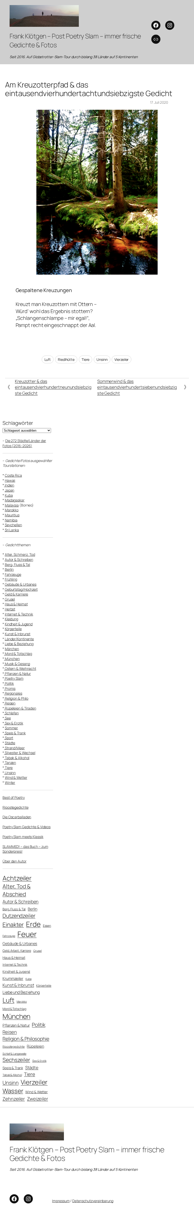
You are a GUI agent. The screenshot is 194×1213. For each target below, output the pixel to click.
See (7, 718)
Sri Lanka (12, 529)
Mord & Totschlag (18, 653)
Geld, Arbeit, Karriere (17, 951)
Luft (47, 359)
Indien (9, 485)
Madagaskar (15, 500)
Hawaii (10, 480)
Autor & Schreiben (19, 559)
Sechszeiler (16, 1059)
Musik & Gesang (17, 663)
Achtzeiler (17, 878)
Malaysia (12, 505)
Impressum (60, 1200)
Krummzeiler (13, 978)
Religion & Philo (16, 698)
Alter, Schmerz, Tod (20, 554)
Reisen (9, 703)
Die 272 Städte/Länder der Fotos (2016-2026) (24, 443)
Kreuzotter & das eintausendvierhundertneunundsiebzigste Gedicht (53, 387)
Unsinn (101, 359)
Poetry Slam (13, 678)
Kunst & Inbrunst (17, 633)
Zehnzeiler (14, 1099)
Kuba (9, 495)
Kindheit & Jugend (19, 624)
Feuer (27, 934)
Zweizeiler (37, 1098)
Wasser (13, 1091)
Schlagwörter (18, 423)
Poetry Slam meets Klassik (23, 836)
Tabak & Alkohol (16, 757)
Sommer (11, 727)
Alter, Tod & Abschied (17, 890)
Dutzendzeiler (19, 915)
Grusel (10, 599)
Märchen (12, 648)
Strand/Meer (14, 747)
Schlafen (11, 713)
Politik (9, 683)
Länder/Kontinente (19, 638)
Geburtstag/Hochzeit (21, 589)
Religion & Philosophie (26, 1038)
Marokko (11, 510)
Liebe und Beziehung (21, 992)
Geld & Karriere (16, 594)
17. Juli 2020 (159, 102)
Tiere (86, 359)
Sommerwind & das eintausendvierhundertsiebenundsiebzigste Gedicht (137, 387)
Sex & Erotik (13, 723)
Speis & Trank (15, 733)
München (12, 658)
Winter (10, 782)
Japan (9, 490)
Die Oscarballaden (17, 816)
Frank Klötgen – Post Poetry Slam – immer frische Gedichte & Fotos (87, 1153)
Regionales (13, 693)
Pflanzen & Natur (17, 673)
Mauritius (12, 515)
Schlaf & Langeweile (14, 1053)
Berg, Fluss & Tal (17, 564)
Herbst (10, 609)
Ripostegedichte (16, 807)
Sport (8, 737)
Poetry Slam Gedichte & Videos (27, 826)
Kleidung (11, 618)
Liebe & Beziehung (19, 643)
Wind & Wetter (16, 777)
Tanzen (10, 762)
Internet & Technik (19, 614)
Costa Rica (13, 475)
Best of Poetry (14, 797)
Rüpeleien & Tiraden (20, 708)
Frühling (11, 579)
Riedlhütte (66, 359)
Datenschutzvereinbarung (92, 1200)
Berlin (9, 569)
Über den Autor (15, 861)
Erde (33, 924)
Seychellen (13, 524)
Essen (47, 926)
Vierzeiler (121, 359)
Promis (9, 688)
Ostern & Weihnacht (20, 668)
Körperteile (13, 628)
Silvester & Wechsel (19, 752)
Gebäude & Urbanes (20, 584)
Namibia (11, 520)
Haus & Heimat (16, 604)
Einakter (13, 925)
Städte (10, 742)
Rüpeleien (35, 1046)
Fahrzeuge (13, 574)
